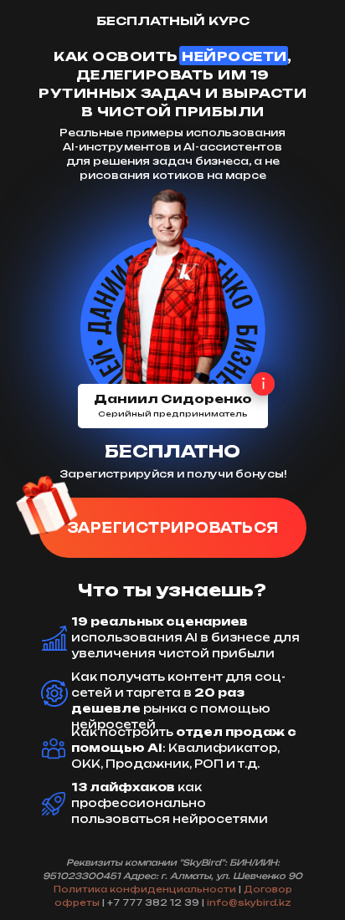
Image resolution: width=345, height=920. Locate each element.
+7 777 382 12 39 (153, 902)
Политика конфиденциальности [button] (145, 889)
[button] (172, 528)
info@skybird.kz (249, 902)
